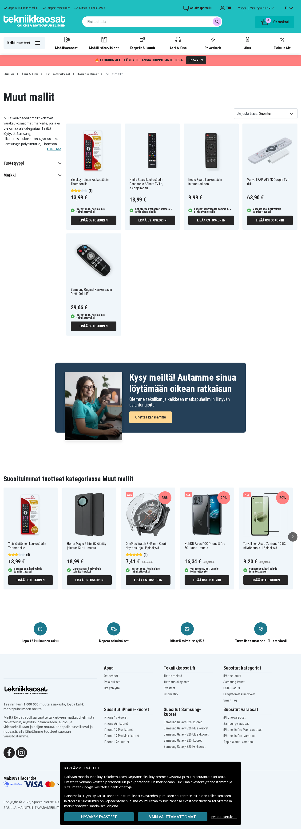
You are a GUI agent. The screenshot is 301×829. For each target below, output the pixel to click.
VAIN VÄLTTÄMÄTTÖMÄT (172, 816)
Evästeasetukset (224, 816)
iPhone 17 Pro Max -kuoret (121, 736)
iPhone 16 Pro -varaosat (239, 736)
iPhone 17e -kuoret (116, 742)
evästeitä (174, 777)
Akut (247, 48)
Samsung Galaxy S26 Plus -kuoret (186, 728)
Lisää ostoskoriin (93, 220)
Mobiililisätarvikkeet (104, 48)
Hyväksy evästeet (99, 816)
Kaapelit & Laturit (142, 48)
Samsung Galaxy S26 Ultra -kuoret (186, 734)
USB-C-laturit (231, 688)
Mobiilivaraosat (66, 48)
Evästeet (169, 688)
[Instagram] (21, 752)
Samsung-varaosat (236, 723)
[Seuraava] (292, 537)
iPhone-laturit (232, 676)
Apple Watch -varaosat (238, 742)
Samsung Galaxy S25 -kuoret (183, 740)
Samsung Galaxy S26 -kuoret (183, 722)
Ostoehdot (111, 676)
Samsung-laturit (234, 682)
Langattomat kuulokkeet (239, 694)
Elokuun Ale (282, 48)
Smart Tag (230, 700)
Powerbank (213, 48)
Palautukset (112, 682)
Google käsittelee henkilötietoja (107, 787)
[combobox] (152, 21)
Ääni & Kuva (178, 48)
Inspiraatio (171, 694)
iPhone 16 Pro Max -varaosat (242, 730)
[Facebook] (9, 752)
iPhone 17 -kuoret (115, 717)
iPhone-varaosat (234, 717)
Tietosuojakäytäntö (177, 682)
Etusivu (9, 74)
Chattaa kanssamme (150, 417)
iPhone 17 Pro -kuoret (118, 730)
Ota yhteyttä (112, 688)
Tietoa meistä (173, 676)
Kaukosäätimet (88, 74)
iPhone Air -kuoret (116, 723)
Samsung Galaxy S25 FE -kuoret (185, 746)
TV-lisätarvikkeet (57, 74)
